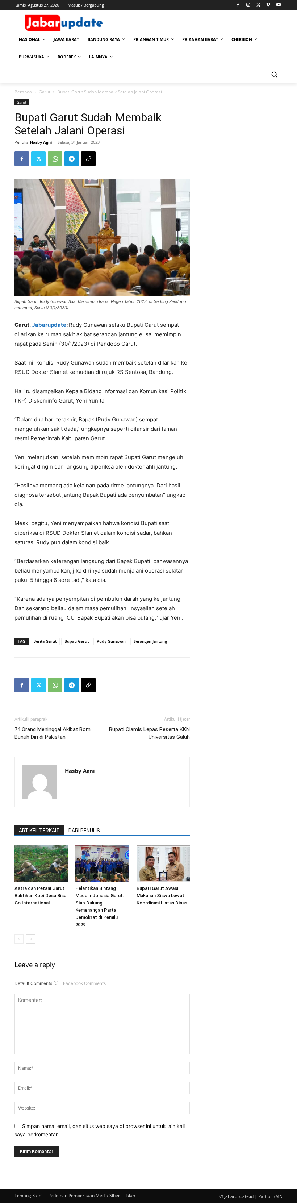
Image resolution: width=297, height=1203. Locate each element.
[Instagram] (248, 5)
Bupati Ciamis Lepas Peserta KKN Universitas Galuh (149, 733)
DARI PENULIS (84, 830)
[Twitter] (258, 5)
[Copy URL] (88, 158)
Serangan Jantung (150, 641)
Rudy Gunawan (111, 641)
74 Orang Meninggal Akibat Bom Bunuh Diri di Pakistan (52, 733)
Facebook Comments (84, 983)
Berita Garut (45, 641)
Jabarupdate (49, 324)
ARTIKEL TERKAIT (39, 830)
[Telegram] (71, 158)
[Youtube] (278, 5)
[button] (274, 74)
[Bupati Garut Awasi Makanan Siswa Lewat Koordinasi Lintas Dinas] (163, 863)
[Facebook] (238, 5)
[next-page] (30, 939)
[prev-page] (19, 939)
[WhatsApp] (55, 158)
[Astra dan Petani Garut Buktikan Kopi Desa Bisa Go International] (41, 863)
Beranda (23, 92)
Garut (44, 92)
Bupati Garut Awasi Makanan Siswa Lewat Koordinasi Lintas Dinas (162, 896)
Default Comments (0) (36, 983)
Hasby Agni (41, 142)
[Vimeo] (268, 5)
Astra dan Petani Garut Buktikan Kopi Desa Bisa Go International (40, 896)
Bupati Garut (76, 641)
